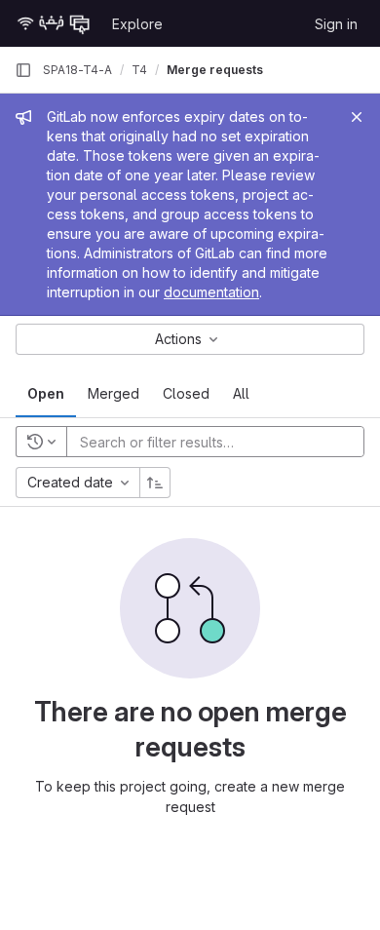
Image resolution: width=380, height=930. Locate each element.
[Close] (356, 117)
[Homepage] (53, 23)
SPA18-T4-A (77, 69)
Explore (137, 24)
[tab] (46, 393)
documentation (211, 292)
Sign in (336, 24)
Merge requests (215, 69)
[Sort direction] (155, 482)
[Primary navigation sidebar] (23, 70)
